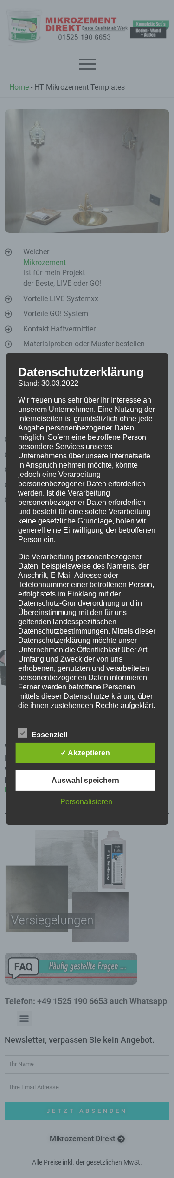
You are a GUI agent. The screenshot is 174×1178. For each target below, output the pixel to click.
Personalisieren (86, 802)
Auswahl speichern (85, 780)
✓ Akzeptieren (85, 753)
